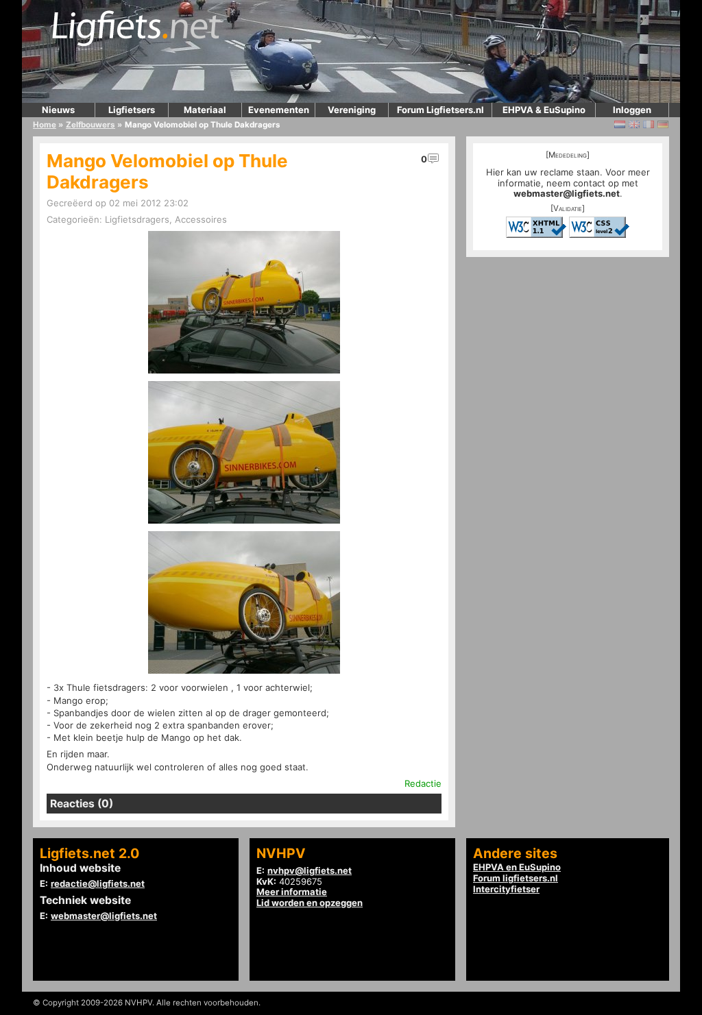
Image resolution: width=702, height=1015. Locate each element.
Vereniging (352, 109)
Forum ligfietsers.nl (515, 877)
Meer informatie (291, 891)
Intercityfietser (506, 888)
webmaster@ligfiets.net (566, 193)
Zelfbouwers (90, 125)
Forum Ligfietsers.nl (440, 109)
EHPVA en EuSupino (517, 866)
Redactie (422, 783)
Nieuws (58, 109)
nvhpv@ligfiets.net (309, 870)
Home (44, 125)
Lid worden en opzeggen (309, 902)
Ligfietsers (131, 109)
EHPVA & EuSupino (544, 109)
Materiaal (205, 109)
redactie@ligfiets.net (98, 883)
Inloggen (632, 109)
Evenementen (278, 109)
